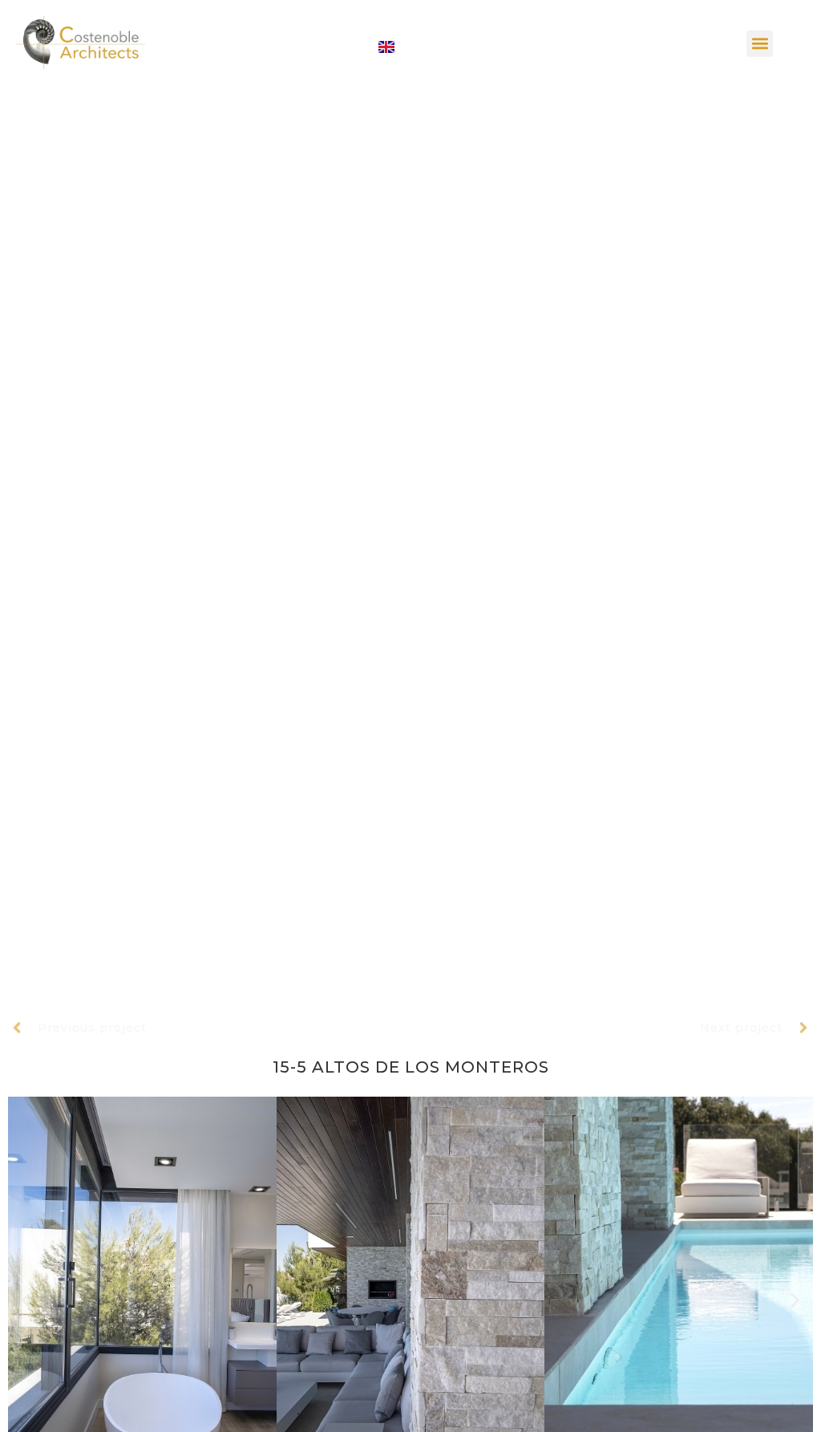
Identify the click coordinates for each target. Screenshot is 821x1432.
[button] (759, 43)
